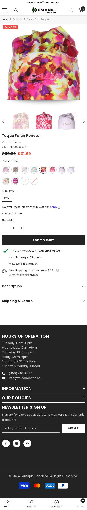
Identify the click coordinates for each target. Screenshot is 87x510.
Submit (73, 428)
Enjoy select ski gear (43, 2)
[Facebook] (6, 443)
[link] (31, 503)
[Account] (71, 10)
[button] (3, 121)
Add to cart (43, 240)
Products (18, 19)
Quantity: (8, 220)
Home (5, 19)
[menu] (4, 10)
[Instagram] (16, 443)
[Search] (16, 10)
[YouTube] (27, 443)
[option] (43, 2)
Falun (17, 142)
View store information (23, 263)
